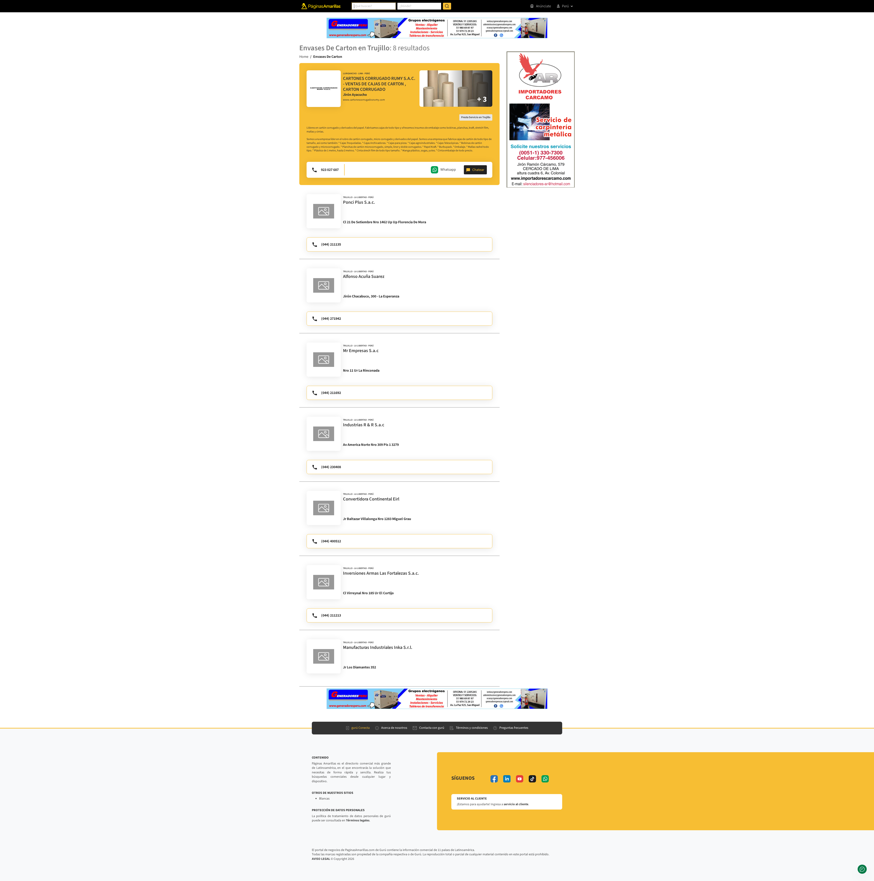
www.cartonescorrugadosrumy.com (364, 100)
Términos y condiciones (472, 728)
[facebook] (494, 778)
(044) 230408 (331, 467)
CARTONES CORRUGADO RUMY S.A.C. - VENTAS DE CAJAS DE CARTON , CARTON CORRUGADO (379, 84)
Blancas (324, 798)
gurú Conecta (360, 728)
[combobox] (374, 6)
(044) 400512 (331, 541)
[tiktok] (532, 778)
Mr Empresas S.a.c (361, 351)
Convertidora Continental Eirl (371, 499)
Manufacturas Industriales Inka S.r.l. (377, 647)
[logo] (324, 88)
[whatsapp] (545, 778)
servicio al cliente (516, 804)
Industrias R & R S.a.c (363, 425)
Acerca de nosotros (394, 728)
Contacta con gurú (431, 728)
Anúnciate (543, 6)
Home (303, 56)
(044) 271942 (331, 318)
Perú (565, 6)
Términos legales (357, 820)
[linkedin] (507, 778)
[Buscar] (447, 6)
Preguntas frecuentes (513, 728)
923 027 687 (330, 169)
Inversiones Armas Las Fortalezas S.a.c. (381, 573)
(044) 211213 (331, 615)
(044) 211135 (331, 244)
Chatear (478, 169)
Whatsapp (448, 169)
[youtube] (519, 778)
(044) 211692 (331, 392)
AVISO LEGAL (321, 859)
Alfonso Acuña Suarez (363, 276)
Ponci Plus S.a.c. (359, 202)
